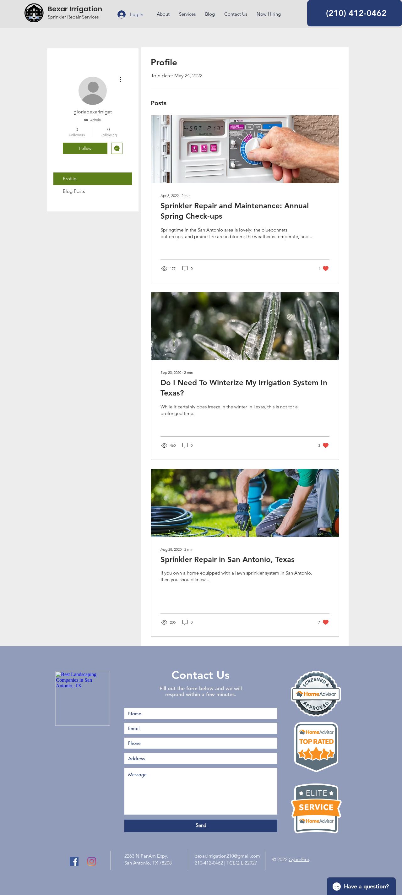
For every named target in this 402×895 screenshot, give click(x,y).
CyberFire (299, 859)
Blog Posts (74, 191)
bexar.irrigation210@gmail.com (227, 856)
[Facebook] (74, 861)
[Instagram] (91, 861)
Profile (69, 179)
